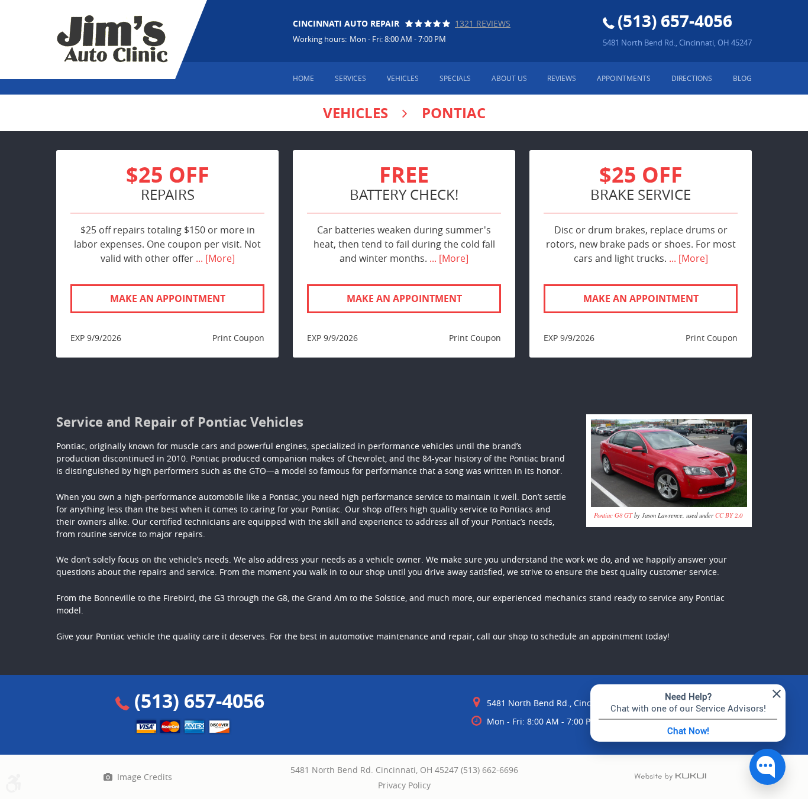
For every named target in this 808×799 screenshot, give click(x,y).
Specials (455, 78)
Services (350, 78)
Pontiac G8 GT (613, 515)
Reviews (561, 78)
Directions (691, 78)
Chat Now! (688, 730)
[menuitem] (303, 78)
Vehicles (403, 78)
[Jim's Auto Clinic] (112, 39)
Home (303, 78)
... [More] (214, 258)
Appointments (624, 78)
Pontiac (454, 113)
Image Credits (144, 776)
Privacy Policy (404, 785)
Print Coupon (238, 337)
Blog (742, 78)
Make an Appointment (167, 298)
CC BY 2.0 (728, 515)
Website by (670, 777)
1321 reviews (482, 23)
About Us (509, 78)
